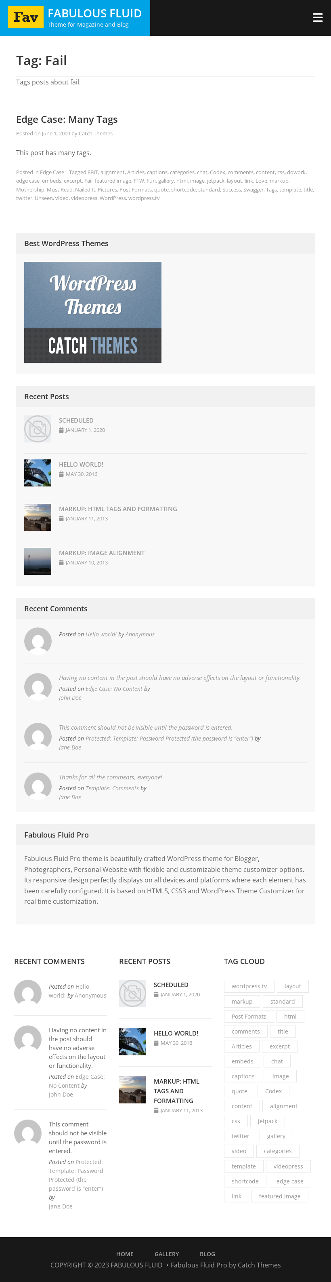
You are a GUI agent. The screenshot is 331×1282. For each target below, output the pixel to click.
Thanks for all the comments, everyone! (110, 777)
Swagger (253, 189)
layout (234, 180)
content (265, 172)
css (281, 172)
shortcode (183, 189)
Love (261, 180)
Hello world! (81, 464)
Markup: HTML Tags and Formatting (118, 509)
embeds (51, 180)
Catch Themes (96, 133)
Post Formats (135, 189)
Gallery (167, 1254)
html (182, 180)
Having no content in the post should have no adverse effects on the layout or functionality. (180, 678)
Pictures (107, 189)
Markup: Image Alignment (102, 553)
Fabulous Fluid (95, 13)
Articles (136, 172)
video (62, 198)
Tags (271, 189)
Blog (207, 1254)
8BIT (93, 172)
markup (279, 180)
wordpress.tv (144, 198)
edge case (28, 180)
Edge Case (52, 172)
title (308, 189)
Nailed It (85, 189)
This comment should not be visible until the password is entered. (146, 727)
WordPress (113, 198)
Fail (88, 180)
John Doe (70, 697)
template (290, 189)
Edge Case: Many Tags (67, 119)
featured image (113, 180)
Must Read (60, 189)
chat (202, 172)
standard (209, 189)
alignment (113, 172)
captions (157, 172)
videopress (84, 198)
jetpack (215, 180)
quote (161, 189)
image (197, 180)
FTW (139, 180)
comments (240, 172)
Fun (151, 180)
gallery (166, 180)
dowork (296, 172)
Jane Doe (70, 747)
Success (231, 189)
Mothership (30, 189)
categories (182, 172)
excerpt (73, 180)
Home (125, 1254)
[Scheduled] (37, 440)
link (249, 180)
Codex (217, 172)
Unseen (44, 198)
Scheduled (76, 420)
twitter (24, 198)
